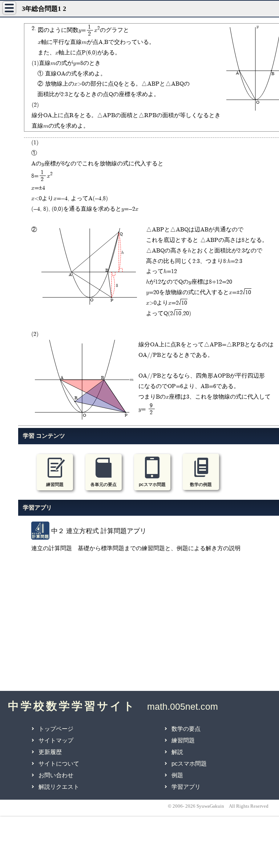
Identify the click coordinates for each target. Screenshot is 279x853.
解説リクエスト (59, 787)
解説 (177, 752)
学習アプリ (186, 787)
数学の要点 (186, 729)
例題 (177, 775)
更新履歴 (50, 752)
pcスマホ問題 (189, 764)
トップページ (56, 729)
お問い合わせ (56, 775)
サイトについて (59, 764)
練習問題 (183, 740)
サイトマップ (56, 740)
